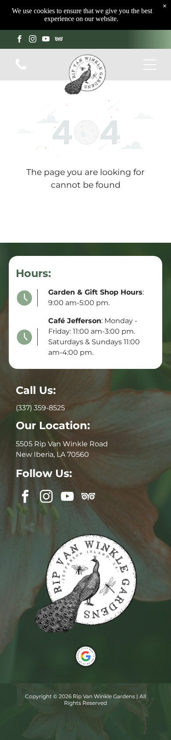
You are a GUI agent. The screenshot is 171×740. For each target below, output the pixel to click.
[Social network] (58, 40)
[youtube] (45, 40)
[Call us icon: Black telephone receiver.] (21, 69)
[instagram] (32, 40)
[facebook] (19, 40)
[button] (150, 64)
